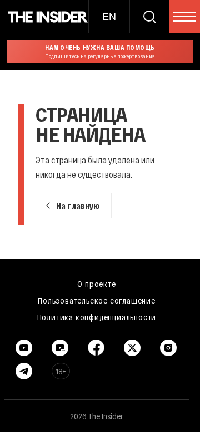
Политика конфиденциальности (97, 317)
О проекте (96, 284)
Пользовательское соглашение (97, 300)
